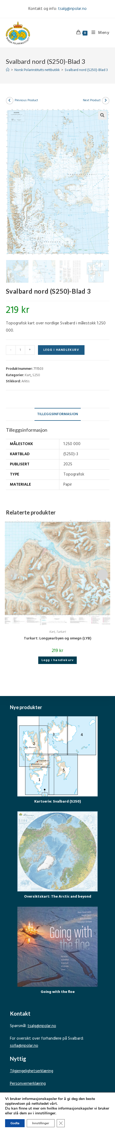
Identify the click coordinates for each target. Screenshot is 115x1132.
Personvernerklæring (28, 1083)
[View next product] (105, 100)
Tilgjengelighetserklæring (31, 1071)
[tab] (57, 414)
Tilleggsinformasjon (57, 414)
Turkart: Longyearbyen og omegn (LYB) (57, 638)
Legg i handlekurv (61, 350)
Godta (14, 1123)
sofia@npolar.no (24, 1046)
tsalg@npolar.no (72, 9)
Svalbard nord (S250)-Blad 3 (86, 70)
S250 (36, 375)
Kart (28, 375)
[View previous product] (9, 100)
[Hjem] (7, 70)
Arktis (25, 381)
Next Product (92, 100)
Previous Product (26, 100)
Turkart (61, 632)
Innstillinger (40, 1123)
